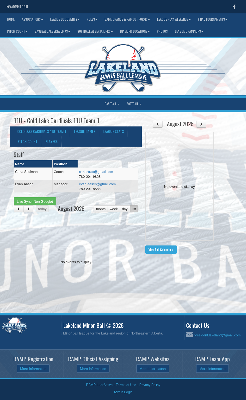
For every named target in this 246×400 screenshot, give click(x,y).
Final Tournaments (211, 19)
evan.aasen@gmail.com (97, 183)
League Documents (63, 19)
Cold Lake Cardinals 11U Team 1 (41, 131)
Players (51, 141)
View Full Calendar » (161, 249)
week (114, 208)
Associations (31, 19)
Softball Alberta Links (94, 31)
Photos (162, 31)
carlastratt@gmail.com (96, 171)
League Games (84, 131)
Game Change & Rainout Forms (126, 19)
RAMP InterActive (99, 384)
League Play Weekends (172, 19)
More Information (33, 368)
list (134, 208)
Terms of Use (126, 384)
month (101, 208)
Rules (91, 19)
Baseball (111, 103)
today (42, 208)
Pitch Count (16, 31)
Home (11, 19)
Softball (133, 103)
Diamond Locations (133, 31)
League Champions (188, 31)
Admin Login (123, 391)
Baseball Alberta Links (51, 31)
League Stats (113, 131)
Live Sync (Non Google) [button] (35, 201)
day (125, 208)
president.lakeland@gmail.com (217, 335)
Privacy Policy (149, 384)
